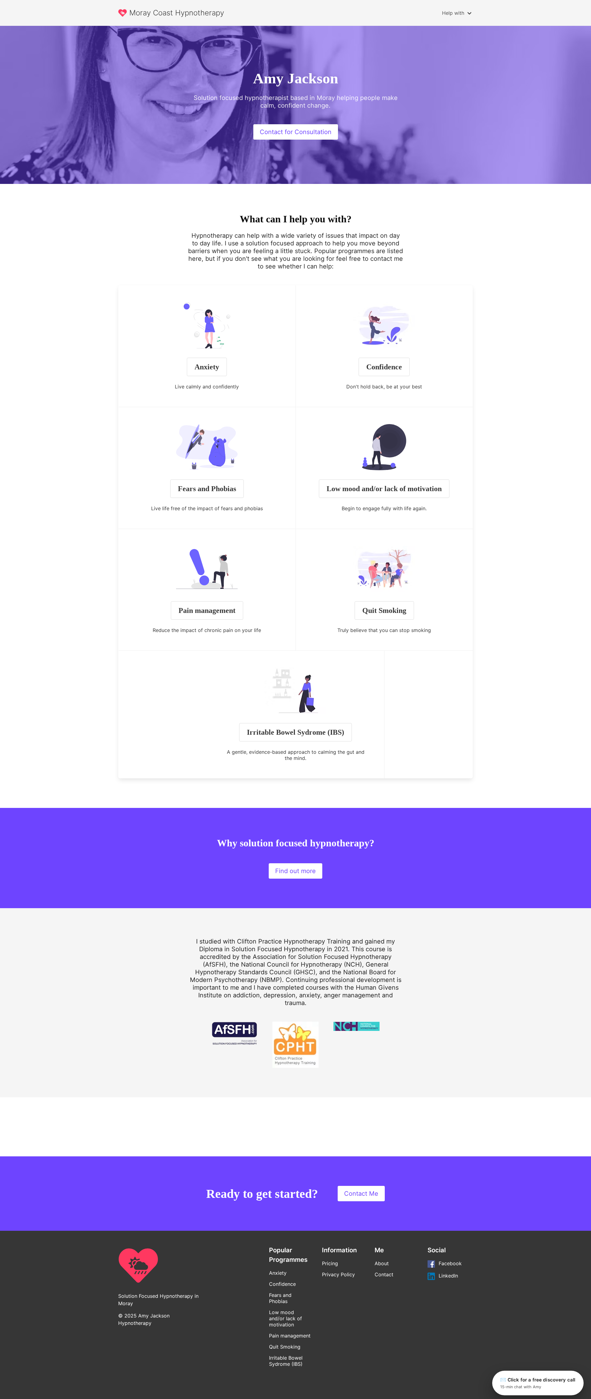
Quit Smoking (384, 610)
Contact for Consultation (296, 132)
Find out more (295, 871)
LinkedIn (448, 1276)
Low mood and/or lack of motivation (384, 489)
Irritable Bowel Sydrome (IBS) (295, 732)
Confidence (384, 367)
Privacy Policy (338, 1274)
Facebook (450, 1264)
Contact (384, 1274)
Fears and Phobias (207, 489)
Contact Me (361, 1193)
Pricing (330, 1263)
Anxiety (207, 367)
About (382, 1263)
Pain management (207, 610)
